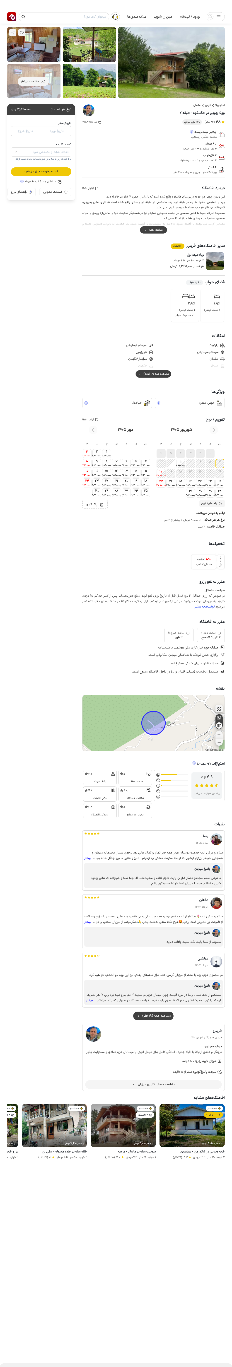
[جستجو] (23, 16)
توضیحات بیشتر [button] (204, 606)
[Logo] (11, 16)
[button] (190, 17)
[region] (153, 723)
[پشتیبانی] (115, 16)
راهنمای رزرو (19, 192)
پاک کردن (91, 504)
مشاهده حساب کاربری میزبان (156, 1084)
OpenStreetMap (213, 750)
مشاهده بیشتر (30, 81)
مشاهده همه (156, 230)
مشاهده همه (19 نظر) (156, 1015)
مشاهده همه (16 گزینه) (156, 374)
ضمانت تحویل (52, 192)
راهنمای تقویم (209, 503)
